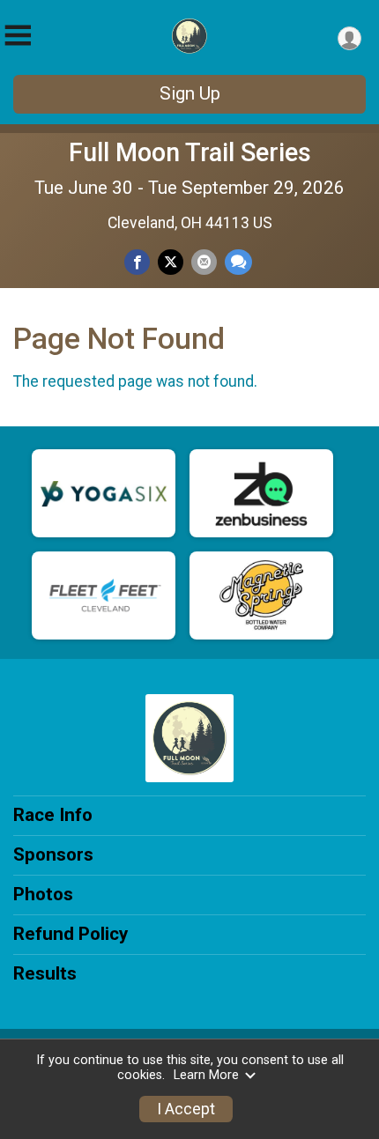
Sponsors (53, 854)
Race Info (53, 814)
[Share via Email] (204, 262)
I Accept (186, 1109)
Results (45, 973)
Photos (43, 894)
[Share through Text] (238, 262)
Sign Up (190, 93)
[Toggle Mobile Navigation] (17, 36)
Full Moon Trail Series (190, 152)
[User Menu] (349, 38)
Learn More (206, 1075)
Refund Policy (70, 933)
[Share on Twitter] (170, 262)
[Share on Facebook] (137, 262)
